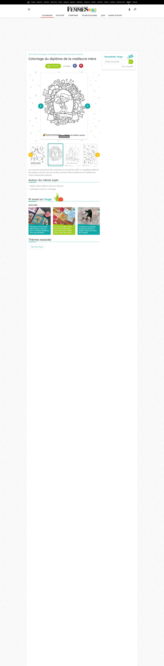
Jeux (103, 15)
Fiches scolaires (89, 15)
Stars (106, 2)
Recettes (54, 2)
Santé (93, 2)
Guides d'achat (115, 15)
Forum (134, 2)
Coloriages (47, 15)
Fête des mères (70, 54)
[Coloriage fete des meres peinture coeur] (72, 155)
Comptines (73, 15)
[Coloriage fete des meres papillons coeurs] (90, 155)
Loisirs (112, 2)
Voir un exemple (127, 66)
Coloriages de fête (55, 54)
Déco (60, 2)
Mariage (80, 2)
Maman (80, 54)
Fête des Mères (37, 247)
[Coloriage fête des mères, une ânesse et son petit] (38, 155)
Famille (87, 2)
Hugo (129, 2)
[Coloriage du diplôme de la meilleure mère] (55, 155)
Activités (60, 15)
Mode (33, 2)
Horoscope (120, 2)
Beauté (39, 2)
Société (100, 2)
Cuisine (46, 2)
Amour (72, 2)
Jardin (66, 2)
